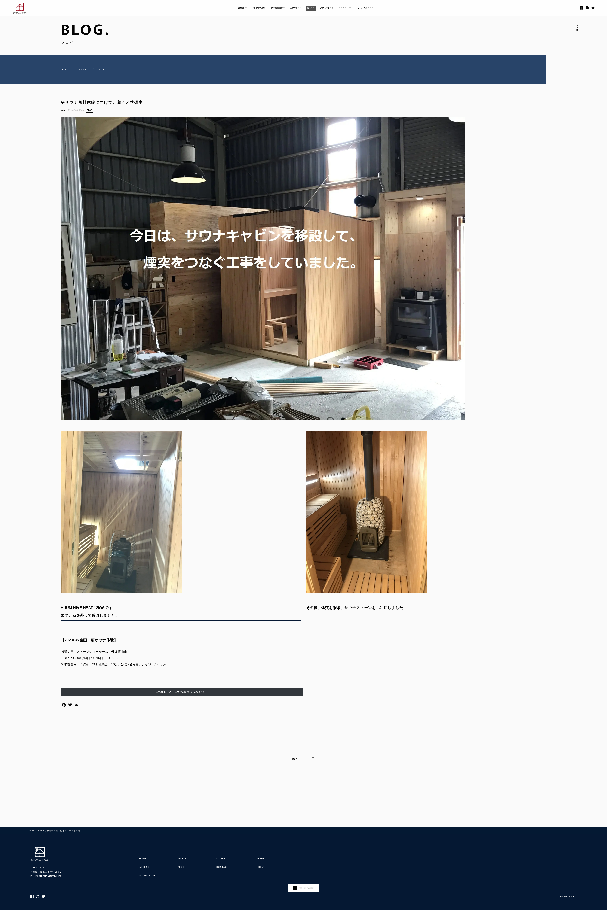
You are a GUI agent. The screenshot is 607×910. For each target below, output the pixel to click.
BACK (296, 759)
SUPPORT (259, 8)
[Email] (76, 705)
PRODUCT (278, 8)
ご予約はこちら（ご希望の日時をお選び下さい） (182, 691)
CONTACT (326, 8)
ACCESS (295, 8)
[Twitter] (70, 705)
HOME (143, 858)
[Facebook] (64, 705)
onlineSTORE (365, 8)
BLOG (311, 8)
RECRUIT (345, 8)
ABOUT (242, 8)
